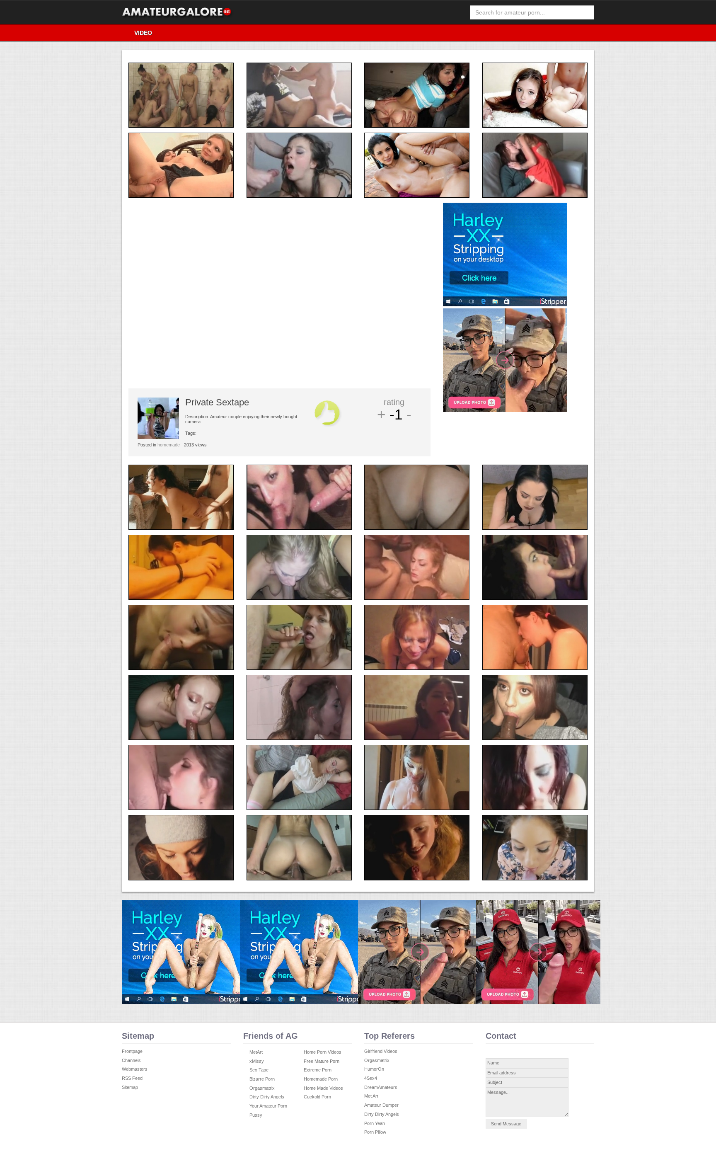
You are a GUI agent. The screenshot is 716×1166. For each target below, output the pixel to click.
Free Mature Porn (321, 1061)
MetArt (256, 1052)
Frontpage (132, 1051)
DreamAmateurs (380, 1087)
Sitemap (130, 1087)
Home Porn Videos (322, 1052)
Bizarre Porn (262, 1078)
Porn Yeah (374, 1123)
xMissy (256, 1061)
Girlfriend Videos (380, 1051)
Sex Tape (258, 1069)
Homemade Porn (321, 1078)
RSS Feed (132, 1078)
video (143, 32)
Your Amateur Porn (268, 1105)
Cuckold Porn (317, 1096)
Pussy (255, 1115)
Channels (131, 1060)
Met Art (371, 1095)
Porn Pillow (375, 1132)
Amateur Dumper (381, 1105)
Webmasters (135, 1069)
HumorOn (374, 1069)
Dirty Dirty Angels (266, 1096)
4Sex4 (370, 1078)
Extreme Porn (317, 1069)
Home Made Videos (323, 1088)
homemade (168, 444)
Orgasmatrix (262, 1088)
